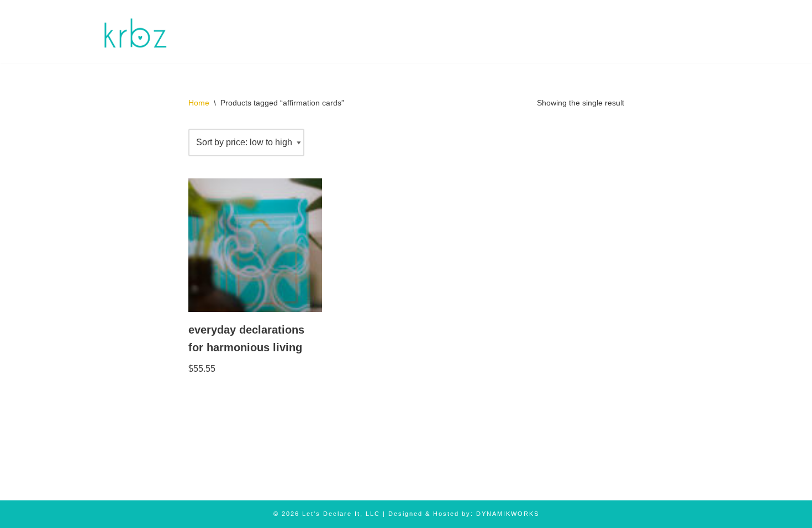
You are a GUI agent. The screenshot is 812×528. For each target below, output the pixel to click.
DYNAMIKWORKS (507, 513)
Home (198, 102)
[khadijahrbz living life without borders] (134, 31)
